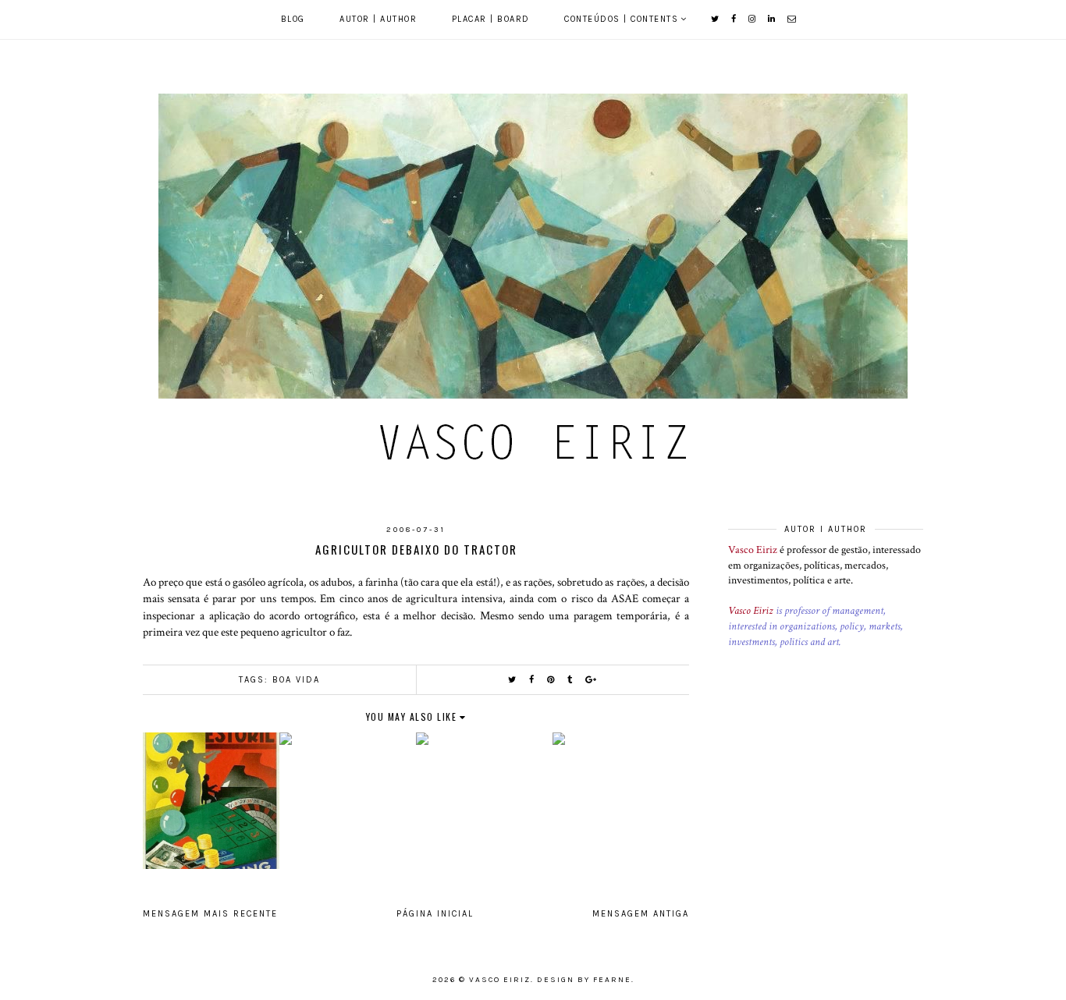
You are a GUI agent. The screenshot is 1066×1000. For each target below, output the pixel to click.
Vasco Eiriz (752, 550)
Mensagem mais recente (210, 914)
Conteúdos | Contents (621, 19)
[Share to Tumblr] (570, 680)
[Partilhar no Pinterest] (551, 680)
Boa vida (296, 680)
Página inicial (435, 914)
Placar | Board (491, 19)
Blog (293, 19)
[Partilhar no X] (512, 680)
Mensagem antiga (640, 914)
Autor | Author (378, 19)
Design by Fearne (584, 979)
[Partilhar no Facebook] (532, 680)
